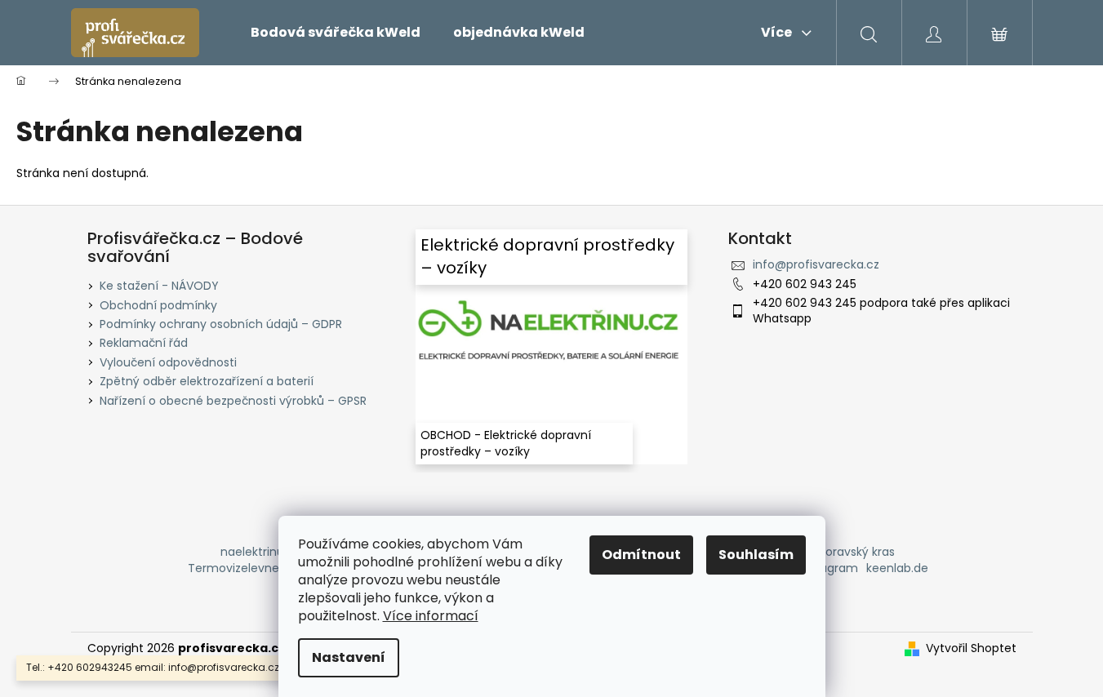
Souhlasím (756, 554)
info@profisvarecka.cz (816, 264)
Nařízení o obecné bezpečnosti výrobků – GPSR (233, 401)
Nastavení (348, 657)
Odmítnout (641, 554)
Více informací (430, 615)
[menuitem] (335, 32)
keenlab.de (897, 568)
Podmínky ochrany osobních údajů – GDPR (221, 324)
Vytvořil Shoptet (971, 648)
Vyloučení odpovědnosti (168, 362)
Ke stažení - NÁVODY (159, 285)
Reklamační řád (144, 343)
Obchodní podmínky (158, 305)
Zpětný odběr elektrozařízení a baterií (207, 381)
